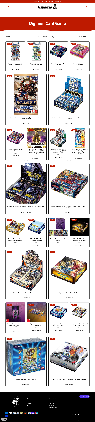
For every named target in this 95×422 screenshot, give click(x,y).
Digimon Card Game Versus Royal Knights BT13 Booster (15, 239)
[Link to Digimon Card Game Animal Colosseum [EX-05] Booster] (80, 227)
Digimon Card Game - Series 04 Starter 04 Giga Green (37, 63)
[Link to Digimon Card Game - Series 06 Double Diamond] (80, 312)
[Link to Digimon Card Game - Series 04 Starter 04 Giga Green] (37, 51)
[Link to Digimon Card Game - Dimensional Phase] (58, 312)
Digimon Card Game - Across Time (15, 150)
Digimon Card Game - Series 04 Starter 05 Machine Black (15, 63)
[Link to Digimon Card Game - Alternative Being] (69, 270)
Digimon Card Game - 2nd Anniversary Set (36, 324)
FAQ (28, 405)
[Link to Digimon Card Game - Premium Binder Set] (58, 227)
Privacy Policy (52, 398)
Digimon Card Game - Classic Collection (26, 379)
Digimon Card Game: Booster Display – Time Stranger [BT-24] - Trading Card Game (58, 151)
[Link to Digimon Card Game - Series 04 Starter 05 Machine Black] (15, 51)
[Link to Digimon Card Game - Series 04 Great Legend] (80, 51)
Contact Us (29, 400)
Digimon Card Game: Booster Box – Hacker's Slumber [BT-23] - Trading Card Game (69, 117)
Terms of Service (53, 400)
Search (29, 398)
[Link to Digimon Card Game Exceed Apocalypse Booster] (37, 227)
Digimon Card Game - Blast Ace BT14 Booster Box (26, 293)
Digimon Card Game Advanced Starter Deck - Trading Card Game (15, 325)
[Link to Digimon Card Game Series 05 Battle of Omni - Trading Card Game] (69, 356)
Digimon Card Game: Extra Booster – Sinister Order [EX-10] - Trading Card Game (26, 207)
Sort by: (40, 36)
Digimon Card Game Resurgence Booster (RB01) (58, 63)
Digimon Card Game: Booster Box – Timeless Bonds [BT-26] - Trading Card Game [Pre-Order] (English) (37, 151)
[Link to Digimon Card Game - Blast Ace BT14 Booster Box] (26, 270)
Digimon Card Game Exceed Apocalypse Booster (37, 239)
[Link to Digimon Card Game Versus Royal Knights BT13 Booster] (15, 227)
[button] (8, 6)
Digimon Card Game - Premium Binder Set (58, 239)
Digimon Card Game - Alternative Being (69, 293)
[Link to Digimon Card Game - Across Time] (15, 138)
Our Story (29, 403)
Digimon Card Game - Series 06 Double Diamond (80, 324)
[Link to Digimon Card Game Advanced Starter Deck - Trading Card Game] (15, 312)
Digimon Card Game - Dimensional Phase (58, 324)
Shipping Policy (52, 405)
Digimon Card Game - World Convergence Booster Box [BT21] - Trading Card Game (69, 207)
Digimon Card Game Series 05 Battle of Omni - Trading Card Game (69, 379)
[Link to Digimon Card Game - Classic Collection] (26, 356)
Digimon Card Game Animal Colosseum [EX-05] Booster (80, 239)
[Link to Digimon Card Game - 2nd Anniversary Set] (37, 312)
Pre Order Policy (53, 407)
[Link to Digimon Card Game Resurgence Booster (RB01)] (58, 51)
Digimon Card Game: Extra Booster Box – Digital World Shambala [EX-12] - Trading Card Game (26, 117)
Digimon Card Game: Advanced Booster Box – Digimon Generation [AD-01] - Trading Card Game (80, 151)
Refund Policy (52, 403)
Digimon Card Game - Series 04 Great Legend (80, 63)
